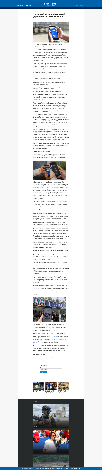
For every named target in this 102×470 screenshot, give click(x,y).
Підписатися (43, 372)
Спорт (38, 7)
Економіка (22, 7)
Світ (26, 7)
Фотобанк (21, 5)
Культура (33, 7)
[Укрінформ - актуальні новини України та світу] (51, 3)
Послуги (18, 5)
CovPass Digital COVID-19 (47, 256)
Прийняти (77, 468)
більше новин (51, 396)
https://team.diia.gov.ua (61, 63)
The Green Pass (54, 336)
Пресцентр (26, 5)
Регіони (29, 7)
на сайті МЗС (57, 245)
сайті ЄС (51, 247)
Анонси (30, 5)
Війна (18, 7)
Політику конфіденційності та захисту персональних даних (62, 468)
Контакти (59, 7)
